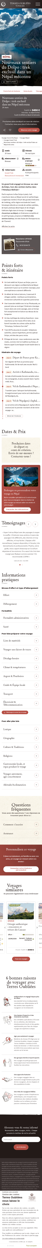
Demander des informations (17, 509)
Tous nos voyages (21, 959)
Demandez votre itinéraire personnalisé (21, 869)
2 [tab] (22, 564)
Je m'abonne (21, 1147)
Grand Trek (9, 173)
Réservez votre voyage (29, 130)
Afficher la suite (8, 226)
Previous (28, 524)
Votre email (8, 1139)
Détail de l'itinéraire (14, 416)
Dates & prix (28, 91)
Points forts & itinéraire (11, 91)
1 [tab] (20, 564)
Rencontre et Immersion (14, 175)
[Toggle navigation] (38, 4)
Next (35, 524)
